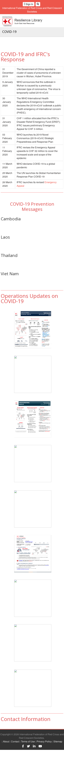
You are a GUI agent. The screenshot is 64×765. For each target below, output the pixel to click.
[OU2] (32, 419)
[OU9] (32, 329)
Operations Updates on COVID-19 (29, 298)
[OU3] (32, 598)
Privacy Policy (44, 741)
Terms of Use (28, 741)
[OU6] (32, 463)
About (6, 741)
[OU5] (32, 509)
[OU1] (32, 688)
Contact (15, 741)
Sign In (29, 4)
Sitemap (57, 741)
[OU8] (32, 374)
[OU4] (32, 553)
